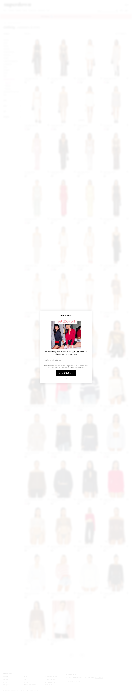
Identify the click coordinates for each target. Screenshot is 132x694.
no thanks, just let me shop (66, 379)
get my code (66, 373)
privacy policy (80, 367)
